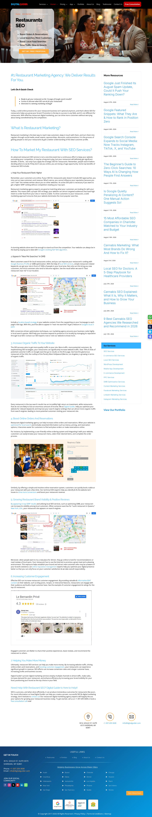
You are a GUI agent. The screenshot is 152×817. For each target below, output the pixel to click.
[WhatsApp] (150, 317)
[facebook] (5, 785)
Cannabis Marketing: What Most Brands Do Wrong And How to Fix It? (121, 249)
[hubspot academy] (70, 800)
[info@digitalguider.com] (131, 713)
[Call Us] (150, 322)
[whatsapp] (26, 785)
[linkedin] (21, 785)
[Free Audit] (150, 327)
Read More (134, 104)
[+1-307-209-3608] (110, 713)
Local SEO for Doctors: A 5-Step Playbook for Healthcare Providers (120, 272)
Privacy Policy (79, 814)
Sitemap (108, 814)
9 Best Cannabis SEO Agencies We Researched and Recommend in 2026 (121, 322)
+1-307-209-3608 (110, 723)
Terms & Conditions (95, 814)
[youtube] (17, 785)
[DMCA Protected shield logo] (93, 800)
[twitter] (13, 785)
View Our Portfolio (114, 409)
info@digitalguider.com (132, 723)
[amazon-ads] (81, 800)
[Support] (150, 336)
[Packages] (150, 332)
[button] (121, 346)
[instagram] (9, 785)
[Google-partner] (58, 800)
